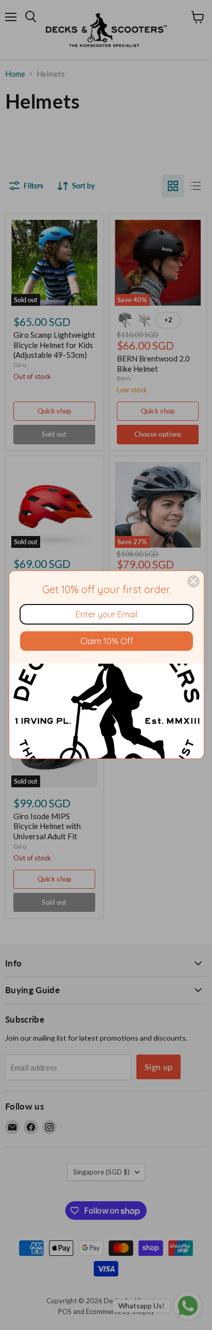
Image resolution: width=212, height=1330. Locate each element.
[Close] (193, 581)
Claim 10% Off (106, 641)
